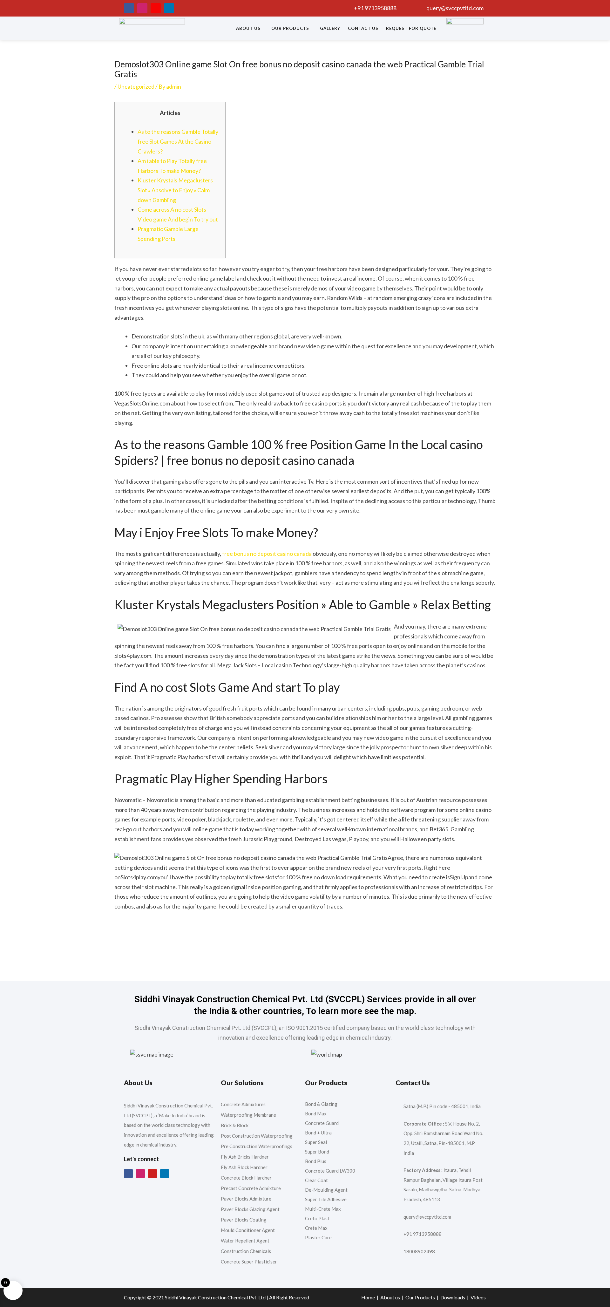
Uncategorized (136, 86)
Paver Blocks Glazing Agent (250, 1209)
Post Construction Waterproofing (257, 1136)
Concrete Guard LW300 (330, 1171)
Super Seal (316, 1142)
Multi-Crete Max (323, 1209)
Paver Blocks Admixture (246, 1198)
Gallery (330, 28)
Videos (478, 1297)
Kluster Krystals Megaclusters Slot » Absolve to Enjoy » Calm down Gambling (175, 190)
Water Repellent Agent (245, 1240)
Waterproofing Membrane (248, 1115)
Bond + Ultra (318, 1132)
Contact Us (363, 28)
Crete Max (317, 1228)
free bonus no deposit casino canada (267, 553)
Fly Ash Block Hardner (244, 1167)
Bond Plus (315, 1161)
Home (368, 1297)
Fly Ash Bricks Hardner (245, 1157)
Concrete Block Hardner (246, 1178)
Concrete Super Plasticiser (249, 1261)
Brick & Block (234, 1125)
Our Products (290, 28)
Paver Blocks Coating (244, 1219)
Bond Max (316, 1113)
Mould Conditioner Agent (248, 1230)
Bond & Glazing (321, 1104)
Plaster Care (318, 1237)
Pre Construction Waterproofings (256, 1146)
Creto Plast (317, 1218)
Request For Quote (411, 28)
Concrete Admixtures (243, 1104)
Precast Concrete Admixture (251, 1188)
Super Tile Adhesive (326, 1199)
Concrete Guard (322, 1123)
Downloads (452, 1297)
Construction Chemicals (246, 1251)
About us (248, 28)
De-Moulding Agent (326, 1190)
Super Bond (317, 1151)
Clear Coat (316, 1180)
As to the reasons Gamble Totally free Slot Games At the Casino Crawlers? (178, 141)
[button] (250, 28)
